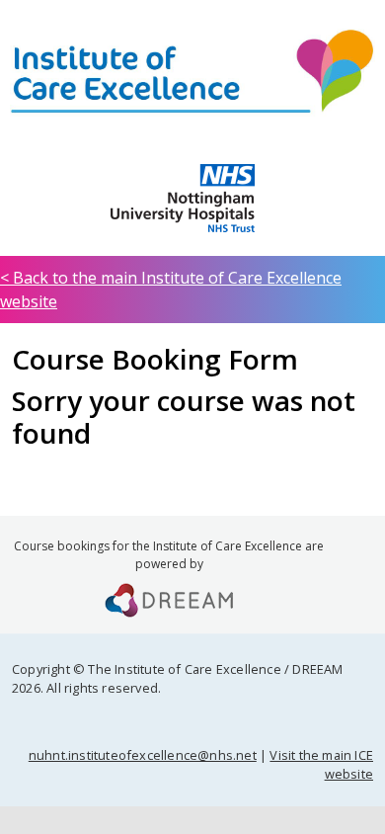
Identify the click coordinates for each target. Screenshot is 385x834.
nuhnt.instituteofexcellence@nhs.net (143, 755)
